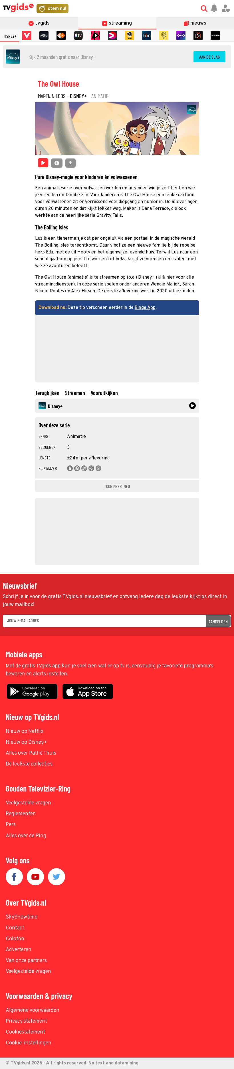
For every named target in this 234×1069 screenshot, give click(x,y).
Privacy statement (26, 1021)
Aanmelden (218, 621)
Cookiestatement (25, 1032)
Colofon (15, 939)
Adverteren (18, 950)
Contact (15, 928)
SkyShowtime (21, 917)
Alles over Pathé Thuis (31, 753)
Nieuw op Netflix (24, 731)
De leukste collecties (29, 764)
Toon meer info (117, 486)
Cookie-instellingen (28, 1043)
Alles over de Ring (26, 836)
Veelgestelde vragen (28, 803)
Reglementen (21, 814)
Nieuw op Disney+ (26, 742)
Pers (11, 825)
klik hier (166, 277)
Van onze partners (26, 960)
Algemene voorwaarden (32, 1010)
